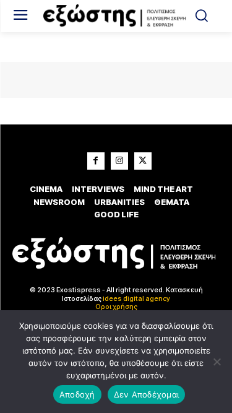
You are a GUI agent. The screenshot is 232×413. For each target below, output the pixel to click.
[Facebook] (96, 161)
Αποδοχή (77, 394)
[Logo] (116, 16)
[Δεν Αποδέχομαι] (216, 361)
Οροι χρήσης (116, 306)
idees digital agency (136, 298)
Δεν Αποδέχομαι (146, 394)
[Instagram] (119, 161)
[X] (143, 161)
